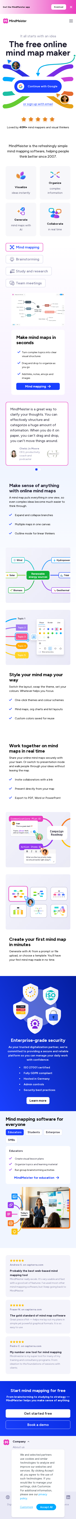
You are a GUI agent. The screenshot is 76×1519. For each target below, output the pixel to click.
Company (19, 1441)
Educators (15, 1132)
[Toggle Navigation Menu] (71, 21)
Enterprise (53, 1132)
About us (19, 1447)
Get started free (38, 1413)
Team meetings (29, 283)
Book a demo (38, 1425)
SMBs (11, 1140)
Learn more (38, 1101)
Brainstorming (27, 259)
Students (34, 1132)
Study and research (32, 271)
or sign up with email (38, 104)
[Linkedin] (68, 1497)
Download (58, 7)
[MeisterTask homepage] (15, 21)
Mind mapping (27, 247)
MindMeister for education (34, 1178)
